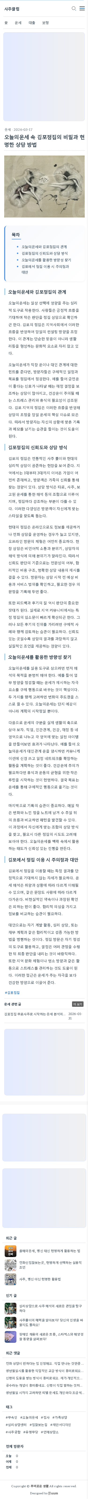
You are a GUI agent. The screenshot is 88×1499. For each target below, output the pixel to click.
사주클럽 (11, 9)
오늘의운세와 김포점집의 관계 (44, 246)
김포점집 (13, 992)
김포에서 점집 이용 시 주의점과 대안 (45, 269)
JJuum (53, 1493)
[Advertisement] (44, 77)
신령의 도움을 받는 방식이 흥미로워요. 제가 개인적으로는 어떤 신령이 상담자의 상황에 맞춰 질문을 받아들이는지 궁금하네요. (45, 1378)
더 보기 (77, 1004)
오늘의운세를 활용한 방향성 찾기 (46, 259)
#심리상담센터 (16, 1424)
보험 (45, 22)
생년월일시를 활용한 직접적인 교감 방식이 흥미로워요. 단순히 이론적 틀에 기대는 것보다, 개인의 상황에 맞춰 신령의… (45, 1370)
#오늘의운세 (29, 1417)
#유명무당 (30, 1431)
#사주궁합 (13, 1431)
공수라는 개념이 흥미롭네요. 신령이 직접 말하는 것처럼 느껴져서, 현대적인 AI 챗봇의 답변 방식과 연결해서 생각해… (45, 1385)
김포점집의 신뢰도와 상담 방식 (45, 253)
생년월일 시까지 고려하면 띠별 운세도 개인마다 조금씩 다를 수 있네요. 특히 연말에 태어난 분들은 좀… (45, 1392)
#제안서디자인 (60, 1424)
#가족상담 (59, 1417)
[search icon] (73, 9)
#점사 (45, 1417)
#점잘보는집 (38, 1424)
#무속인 (11, 1417)
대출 (32, 22)
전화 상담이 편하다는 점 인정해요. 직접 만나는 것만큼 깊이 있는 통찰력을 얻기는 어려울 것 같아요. (45, 1363)
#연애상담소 (50, 1431)
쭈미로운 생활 (40, 1486)
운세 (18, 22)
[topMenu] (82, 7)
